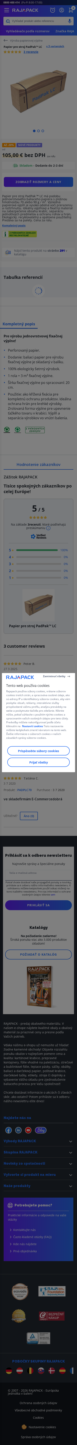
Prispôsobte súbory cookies (38, 751)
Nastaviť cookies (32, 726)
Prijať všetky (38, 762)
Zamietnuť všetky (54, 676)
